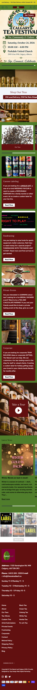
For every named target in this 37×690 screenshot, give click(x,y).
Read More (9, 205)
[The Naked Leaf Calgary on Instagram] (3, 677)
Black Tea (23, 605)
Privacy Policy (7, 648)
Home (4, 605)
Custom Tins (6, 619)
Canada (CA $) (8, 663)
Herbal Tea (23, 619)
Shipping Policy (7, 644)
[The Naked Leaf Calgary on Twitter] (10, 677)
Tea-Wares (6, 616)
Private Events (7, 626)
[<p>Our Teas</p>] (17, 137)
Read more (6, 499)
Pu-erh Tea (23, 623)
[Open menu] (3, 7)
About (4, 609)
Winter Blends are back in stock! (15, 478)
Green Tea (23, 609)
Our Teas (5, 612)
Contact (5, 637)
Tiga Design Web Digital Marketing (20, 671)
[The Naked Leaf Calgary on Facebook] (6, 677)
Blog (3, 651)
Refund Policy (7, 641)
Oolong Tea (23, 612)
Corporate (5, 633)
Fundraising (6, 630)
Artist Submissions (8, 623)
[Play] (18, 410)
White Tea (23, 616)
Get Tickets (29, 15)
